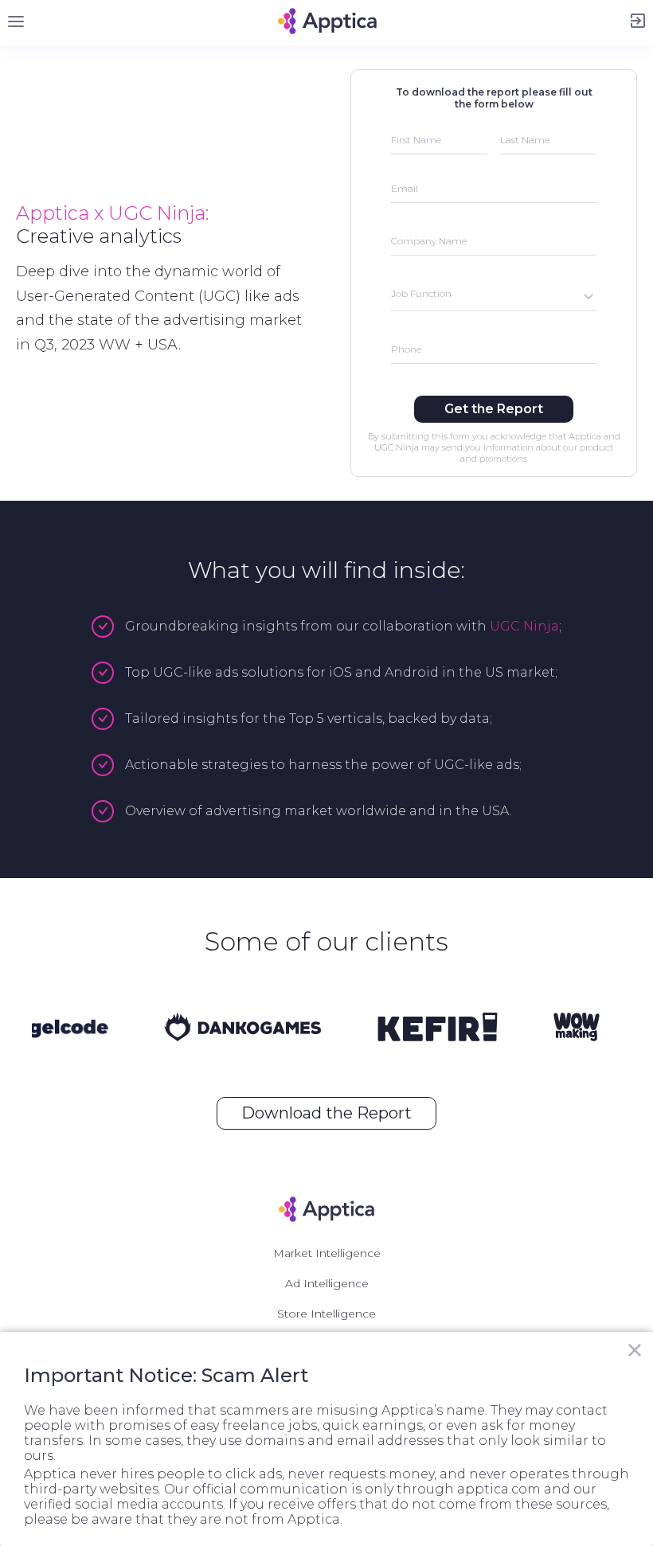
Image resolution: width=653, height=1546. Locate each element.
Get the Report (493, 408)
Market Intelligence (327, 1253)
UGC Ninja (524, 626)
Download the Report (326, 1112)
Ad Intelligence (327, 1283)
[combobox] (392, 295)
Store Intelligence (326, 1313)
